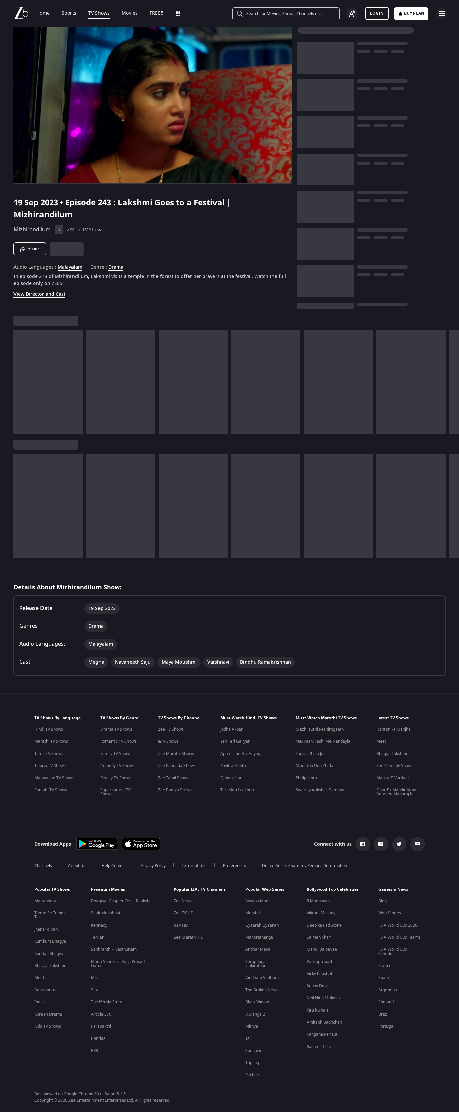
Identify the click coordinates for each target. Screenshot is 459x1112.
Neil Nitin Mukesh (323, 998)
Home (43, 13)
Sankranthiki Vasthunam (114, 949)
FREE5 (156, 13)
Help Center (113, 865)
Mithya (251, 1026)
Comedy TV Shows (117, 766)
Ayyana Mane (258, 901)
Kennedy (99, 925)
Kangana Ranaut (322, 1034)
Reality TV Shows (116, 778)
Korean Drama (48, 1014)
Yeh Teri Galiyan (235, 741)
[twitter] (399, 844)
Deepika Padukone (324, 925)
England (386, 1002)
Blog (382, 901)
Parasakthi (101, 1026)
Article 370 (101, 1014)
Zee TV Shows (171, 729)
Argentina (387, 990)
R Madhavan (318, 901)
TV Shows (99, 13)
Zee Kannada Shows (177, 766)
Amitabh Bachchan (324, 1022)
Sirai (95, 990)
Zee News (183, 901)
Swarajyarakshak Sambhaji (321, 790)
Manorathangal (259, 937)
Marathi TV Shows (51, 741)
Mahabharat (46, 901)
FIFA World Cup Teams (399, 937)
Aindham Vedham (262, 978)
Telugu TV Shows (50, 766)
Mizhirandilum (32, 230)
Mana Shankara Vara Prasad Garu (118, 964)
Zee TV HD (184, 913)
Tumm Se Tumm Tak (49, 915)
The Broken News (261, 990)
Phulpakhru (306, 778)
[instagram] (381, 844)
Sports (69, 13)
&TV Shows (168, 741)
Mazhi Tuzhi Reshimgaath (320, 729)
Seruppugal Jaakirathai (256, 964)
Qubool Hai (230, 778)
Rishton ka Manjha (393, 729)
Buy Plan (414, 13)
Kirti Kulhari (317, 1010)
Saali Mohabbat (105, 913)
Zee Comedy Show (393, 766)
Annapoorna (46, 990)
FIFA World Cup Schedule (392, 951)
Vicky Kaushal (319, 974)
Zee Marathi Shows (176, 754)
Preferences (234, 865)
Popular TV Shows (52, 889)
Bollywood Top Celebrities (333, 889)
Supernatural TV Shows (115, 792)
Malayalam (70, 267)
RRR (94, 1051)
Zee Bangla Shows (175, 790)
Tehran (97, 937)
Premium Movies (108, 889)
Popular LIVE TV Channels (200, 889)
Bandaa (98, 1038)
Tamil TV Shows (48, 754)
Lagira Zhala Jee (311, 754)
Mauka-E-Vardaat (392, 778)
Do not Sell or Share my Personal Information (304, 865)
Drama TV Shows (116, 729)
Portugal (386, 1026)
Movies (130, 13)
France (384, 966)
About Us (76, 865)
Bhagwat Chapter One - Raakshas (122, 901)
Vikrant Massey (321, 913)
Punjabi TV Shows (50, 790)
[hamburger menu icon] (441, 13)
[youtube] (417, 844)
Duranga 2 (255, 1014)
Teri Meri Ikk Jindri (237, 790)
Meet (381, 741)
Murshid (253, 913)
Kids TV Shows (47, 1026)
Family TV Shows (115, 754)
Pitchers (252, 1075)
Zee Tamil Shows (173, 778)
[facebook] (363, 844)
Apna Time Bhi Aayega (241, 754)
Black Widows (258, 1002)
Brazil (383, 1014)
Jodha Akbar (231, 729)
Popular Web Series (264, 889)
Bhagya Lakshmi (391, 754)
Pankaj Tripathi (320, 962)
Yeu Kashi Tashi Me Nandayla (323, 741)
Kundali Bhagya (48, 953)
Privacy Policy (153, 865)
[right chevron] (451, 382)
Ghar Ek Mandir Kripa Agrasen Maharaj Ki (396, 792)
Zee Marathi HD (189, 937)
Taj (248, 1038)
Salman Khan (319, 937)
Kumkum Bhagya (50, 941)
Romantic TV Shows (118, 741)
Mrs (94, 978)
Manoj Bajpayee (322, 949)
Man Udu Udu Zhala (314, 766)
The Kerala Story (106, 1002)
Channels (43, 865)
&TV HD (181, 925)
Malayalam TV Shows (54, 778)
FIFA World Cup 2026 (398, 925)
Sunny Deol (317, 986)
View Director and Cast (39, 294)
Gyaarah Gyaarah (262, 925)
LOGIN (377, 13)
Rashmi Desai (319, 1047)
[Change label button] (352, 14)
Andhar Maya (257, 949)
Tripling (252, 1063)
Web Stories (389, 913)
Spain (383, 978)
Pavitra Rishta (233, 766)
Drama (115, 267)
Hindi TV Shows (48, 729)
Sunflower (254, 1051)
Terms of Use (194, 865)
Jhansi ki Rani (46, 929)
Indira (40, 1002)
